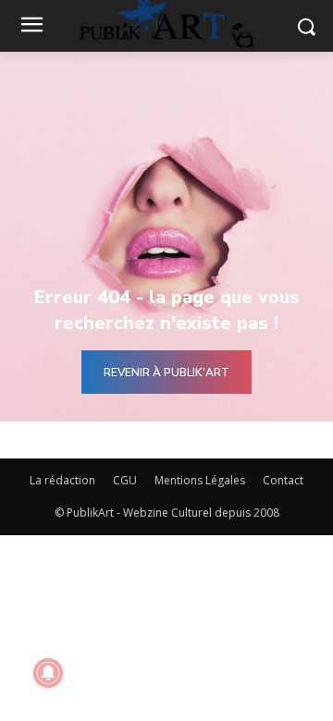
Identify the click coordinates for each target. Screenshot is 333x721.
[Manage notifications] (48, 673)
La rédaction (62, 480)
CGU (125, 480)
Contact (283, 480)
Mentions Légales (199, 480)
